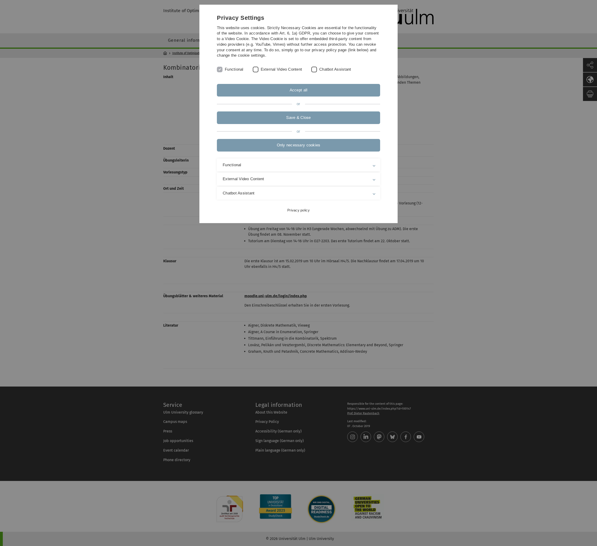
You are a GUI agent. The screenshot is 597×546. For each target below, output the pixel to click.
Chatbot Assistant (335, 69)
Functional (234, 69)
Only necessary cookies (298, 145)
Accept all (299, 90)
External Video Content (281, 69)
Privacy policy (298, 210)
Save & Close (298, 117)
